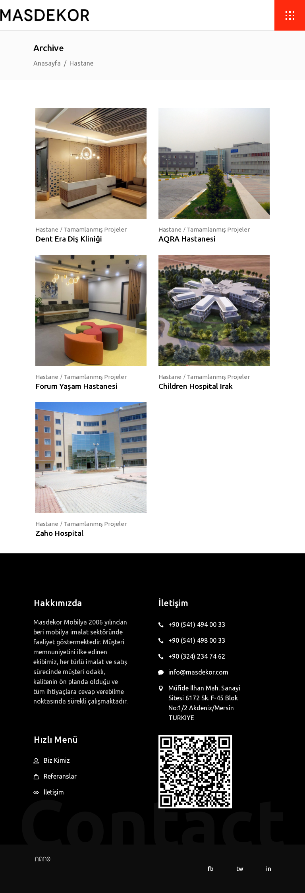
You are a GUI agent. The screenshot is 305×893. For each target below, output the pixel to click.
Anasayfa (47, 63)
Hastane (46, 229)
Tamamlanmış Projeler (95, 229)
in (268, 868)
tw (239, 868)
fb (211, 868)
